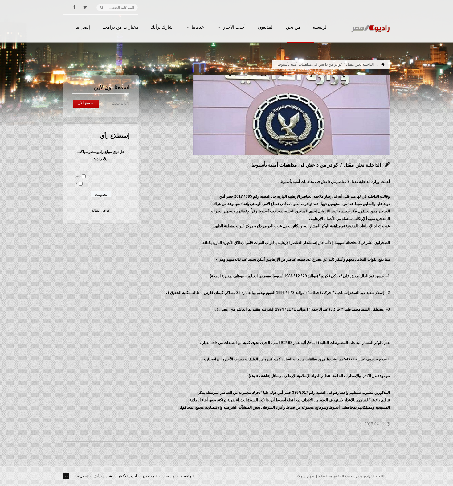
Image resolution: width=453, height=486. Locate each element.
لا (77, 183)
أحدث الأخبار (234, 27)
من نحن (293, 27)
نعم (78, 176)
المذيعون (266, 27)
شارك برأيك (162, 27)
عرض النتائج (100, 210)
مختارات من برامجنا (120, 27)
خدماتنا (198, 27)
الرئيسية (320, 27)
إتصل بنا (83, 27)
